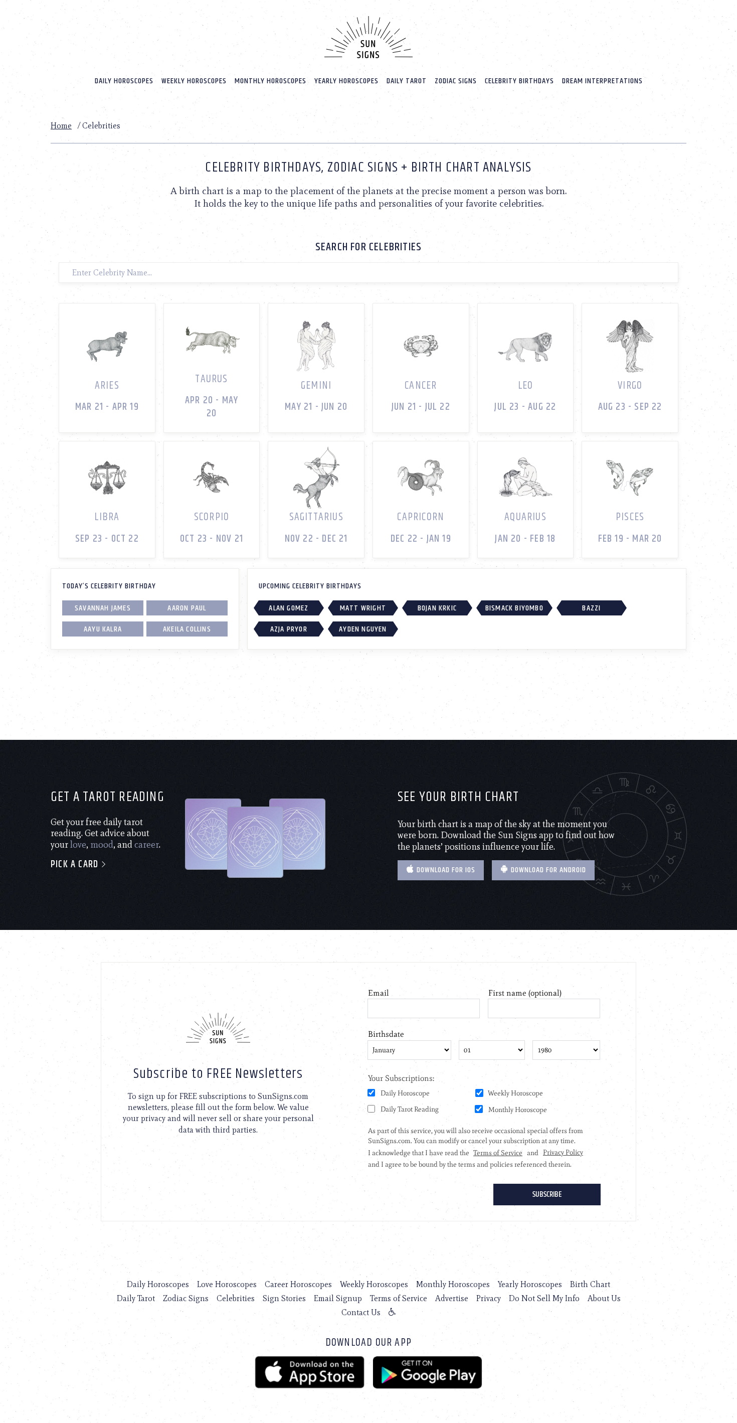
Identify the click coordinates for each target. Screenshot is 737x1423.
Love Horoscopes (227, 1284)
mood (101, 844)
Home (61, 125)
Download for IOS (445, 870)
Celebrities (236, 1298)
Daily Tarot (407, 81)
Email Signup (338, 1298)
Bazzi (591, 608)
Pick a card (76, 864)
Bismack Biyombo (514, 608)
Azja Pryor (288, 629)
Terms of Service (398, 1298)
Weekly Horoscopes (194, 81)
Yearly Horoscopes (346, 81)
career (146, 844)
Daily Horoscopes (124, 81)
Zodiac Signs (456, 81)
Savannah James (103, 608)
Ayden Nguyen (363, 629)
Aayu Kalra (103, 629)
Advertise (451, 1298)
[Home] (368, 37)
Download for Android (547, 870)
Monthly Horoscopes (270, 81)
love (78, 844)
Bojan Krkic (437, 608)
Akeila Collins (187, 629)
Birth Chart (590, 1284)
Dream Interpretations (602, 81)
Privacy (488, 1298)
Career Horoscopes (298, 1284)
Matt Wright (363, 608)
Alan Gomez (288, 608)
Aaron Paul (186, 608)
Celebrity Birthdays (519, 81)
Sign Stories (284, 1298)
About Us (604, 1298)
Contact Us (361, 1312)
